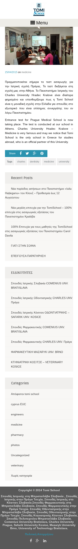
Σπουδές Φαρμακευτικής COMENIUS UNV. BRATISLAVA (38, 329)
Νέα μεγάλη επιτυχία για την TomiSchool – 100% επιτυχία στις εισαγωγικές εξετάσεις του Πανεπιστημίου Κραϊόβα (38, 212)
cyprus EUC (18, 404)
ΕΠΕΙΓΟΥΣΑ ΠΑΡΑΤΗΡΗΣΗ (28, 255)
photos (15, 445)
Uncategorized (20, 455)
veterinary (17, 465)
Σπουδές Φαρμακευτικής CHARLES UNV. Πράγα (41, 341)
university (64, 161)
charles (21, 161)
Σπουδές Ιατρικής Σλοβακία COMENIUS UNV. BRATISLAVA (39, 285)
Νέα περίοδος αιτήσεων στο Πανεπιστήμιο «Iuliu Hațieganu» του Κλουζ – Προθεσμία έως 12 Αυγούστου (38, 193)
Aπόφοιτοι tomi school (25, 394)
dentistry (34, 161)
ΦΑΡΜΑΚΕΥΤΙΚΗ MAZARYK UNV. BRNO (37, 352)
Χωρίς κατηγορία (21, 475)
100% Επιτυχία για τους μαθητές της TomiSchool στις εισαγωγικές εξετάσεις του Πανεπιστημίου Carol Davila (38, 231)
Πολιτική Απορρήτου (39, 534)
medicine (26, 72)
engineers (17, 414)
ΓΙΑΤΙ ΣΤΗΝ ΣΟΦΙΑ (23, 245)
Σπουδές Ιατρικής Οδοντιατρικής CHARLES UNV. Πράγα (42, 300)
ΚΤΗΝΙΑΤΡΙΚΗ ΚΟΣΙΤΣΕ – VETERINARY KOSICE (37, 364)
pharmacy (17, 434)
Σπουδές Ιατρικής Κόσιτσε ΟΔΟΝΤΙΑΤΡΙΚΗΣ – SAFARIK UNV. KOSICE (40, 315)
